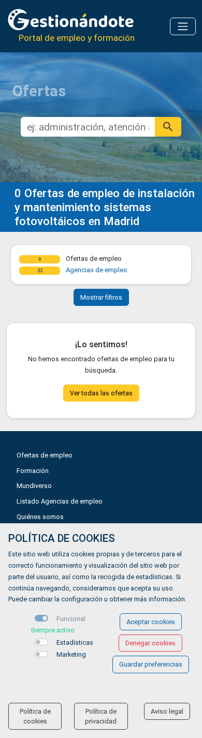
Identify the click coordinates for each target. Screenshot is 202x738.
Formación (33, 471)
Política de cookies (35, 716)
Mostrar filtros (101, 297)
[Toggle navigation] (183, 26)
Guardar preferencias (150, 664)
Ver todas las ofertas (101, 393)
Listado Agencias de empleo (60, 501)
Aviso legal (167, 711)
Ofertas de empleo (45, 455)
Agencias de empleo (96, 270)
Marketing (71, 654)
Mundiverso (34, 486)
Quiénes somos (40, 517)
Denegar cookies (150, 643)
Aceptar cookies (150, 622)
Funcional (70, 619)
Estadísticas (74, 642)
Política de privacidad (101, 716)
